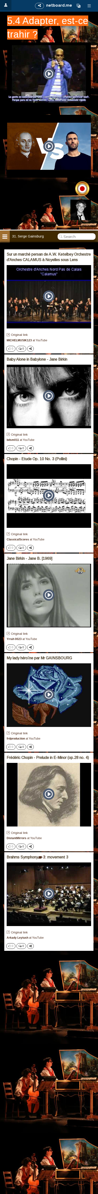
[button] (78, 6)
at (27, 340)
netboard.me (59, 5)
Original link (19, 335)
